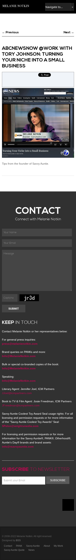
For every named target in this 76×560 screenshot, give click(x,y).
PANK (19, 546)
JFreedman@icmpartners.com (21, 405)
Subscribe (57, 480)
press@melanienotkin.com (19, 343)
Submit (13, 308)
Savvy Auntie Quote (14, 550)
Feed (44, 493)
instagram (38, 493)
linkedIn (32, 493)
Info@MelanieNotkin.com (18, 356)
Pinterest (21, 493)
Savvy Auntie (33, 546)
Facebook (10, 493)
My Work (58, 546)
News (31, 550)
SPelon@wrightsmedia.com (20, 426)
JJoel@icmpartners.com (17, 393)
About (47, 546)
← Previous (10, 32)
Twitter (15, 493)
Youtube (27, 493)
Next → (69, 32)
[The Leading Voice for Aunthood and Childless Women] (15, 6)
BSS (18, 540)
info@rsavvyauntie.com (18, 446)
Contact (8, 546)
